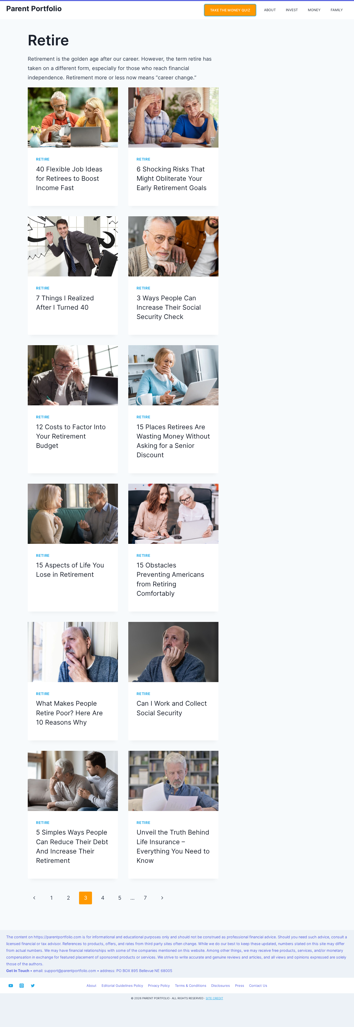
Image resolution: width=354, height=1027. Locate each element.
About (270, 10)
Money (314, 10)
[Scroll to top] (340, 1005)
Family (337, 10)
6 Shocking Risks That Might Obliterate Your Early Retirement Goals (172, 178)
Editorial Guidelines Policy (122, 985)
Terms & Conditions (190, 985)
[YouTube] (10, 985)
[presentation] (73, 117)
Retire (43, 159)
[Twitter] (32, 985)
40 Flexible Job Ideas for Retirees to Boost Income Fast (69, 178)
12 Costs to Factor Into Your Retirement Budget (71, 436)
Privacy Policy (159, 985)
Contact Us (258, 985)
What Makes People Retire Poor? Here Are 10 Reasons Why (69, 712)
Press (239, 985)
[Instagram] (21, 985)
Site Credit (214, 998)
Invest (292, 10)
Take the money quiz (230, 10)
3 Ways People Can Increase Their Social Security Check (169, 307)
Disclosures (220, 985)
